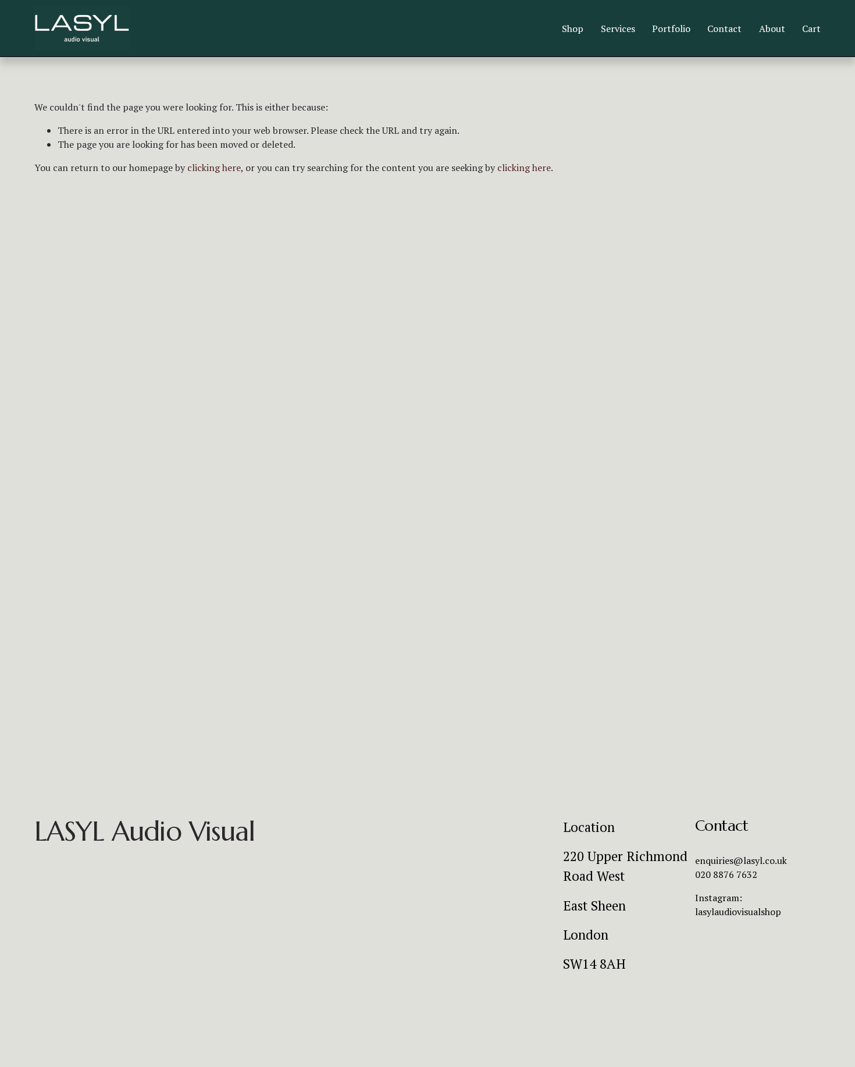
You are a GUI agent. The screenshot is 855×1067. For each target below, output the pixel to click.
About (772, 28)
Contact (724, 28)
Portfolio (671, 28)
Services (618, 28)
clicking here (214, 167)
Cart (811, 28)
